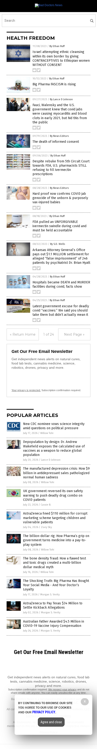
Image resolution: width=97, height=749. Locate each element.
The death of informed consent (55, 142)
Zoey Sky (46, 527)
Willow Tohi (46, 433)
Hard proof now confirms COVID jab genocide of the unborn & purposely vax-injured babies (60, 198)
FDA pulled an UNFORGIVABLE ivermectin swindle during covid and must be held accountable (59, 226)
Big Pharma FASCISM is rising (54, 84)
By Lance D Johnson (61, 99)
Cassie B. (46, 504)
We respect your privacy (62, 689)
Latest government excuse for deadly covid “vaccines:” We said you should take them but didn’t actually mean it (60, 310)
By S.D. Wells (57, 244)
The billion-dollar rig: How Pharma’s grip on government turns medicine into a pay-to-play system (56, 540)
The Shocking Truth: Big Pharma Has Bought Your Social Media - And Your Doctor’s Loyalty (56, 585)
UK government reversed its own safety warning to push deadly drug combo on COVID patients (53, 495)
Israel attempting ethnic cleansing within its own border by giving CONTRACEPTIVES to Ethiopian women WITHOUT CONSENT (61, 58)
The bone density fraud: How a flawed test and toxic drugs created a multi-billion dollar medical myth (54, 562)
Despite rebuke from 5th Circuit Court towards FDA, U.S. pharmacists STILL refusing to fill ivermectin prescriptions (60, 167)
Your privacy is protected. (26, 390)
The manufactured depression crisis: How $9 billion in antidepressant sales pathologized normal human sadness (56, 473)
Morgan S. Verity (50, 594)
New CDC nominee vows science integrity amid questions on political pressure (54, 426)
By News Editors (59, 136)
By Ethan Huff (57, 46)
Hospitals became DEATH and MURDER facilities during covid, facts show (61, 284)
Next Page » (74, 334)
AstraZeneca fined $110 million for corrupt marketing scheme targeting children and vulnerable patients (55, 517)
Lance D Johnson (51, 459)
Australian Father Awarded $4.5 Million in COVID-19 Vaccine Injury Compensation (53, 623)
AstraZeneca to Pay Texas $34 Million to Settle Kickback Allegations (52, 605)
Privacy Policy (43, 712)
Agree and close (51, 722)
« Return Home (23, 334)
